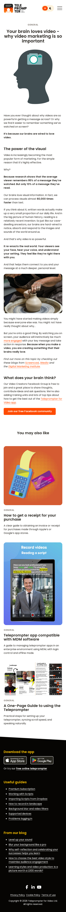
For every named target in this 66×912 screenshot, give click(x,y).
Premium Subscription (22, 789)
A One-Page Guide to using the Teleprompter (32, 707)
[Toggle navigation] (59, 8)
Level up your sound (20, 839)
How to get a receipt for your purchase (30, 517)
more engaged (13, 340)
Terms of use (48, 895)
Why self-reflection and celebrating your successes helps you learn (33, 851)
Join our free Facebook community (30, 411)
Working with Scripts (21, 794)
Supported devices (20, 813)
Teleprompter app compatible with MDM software (32, 637)
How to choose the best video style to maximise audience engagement (31, 860)
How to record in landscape (25, 804)
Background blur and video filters (28, 808)
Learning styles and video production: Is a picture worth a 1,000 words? (33, 868)
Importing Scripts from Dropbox (28, 799)
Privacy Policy (17, 895)
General (33, 24)
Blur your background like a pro (27, 844)
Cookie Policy (33, 895)
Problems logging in (20, 818)
